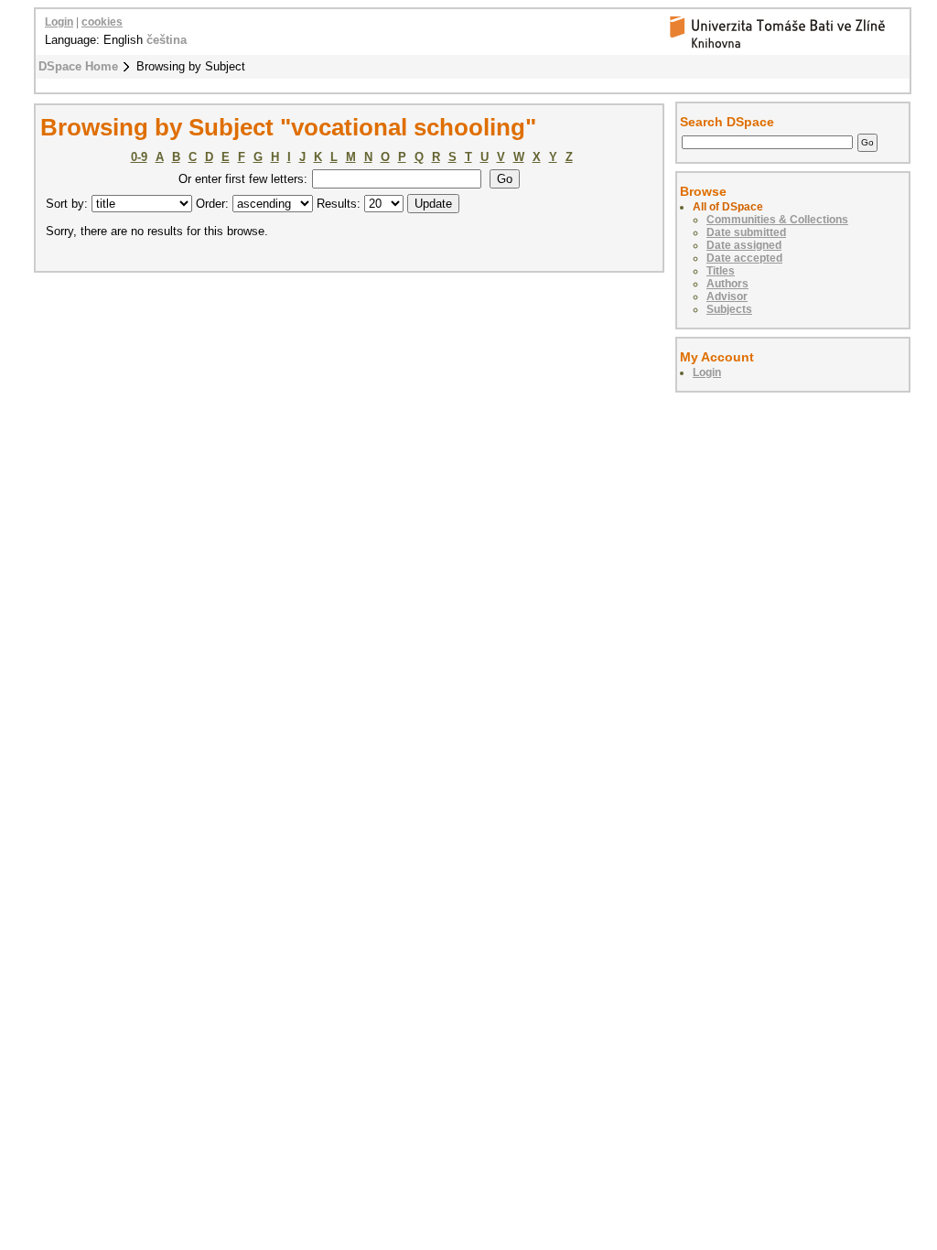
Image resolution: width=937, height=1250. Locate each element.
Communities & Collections (777, 219)
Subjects (729, 309)
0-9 (139, 157)
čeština (166, 40)
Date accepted (744, 258)
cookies (102, 21)
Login (59, 21)
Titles (720, 270)
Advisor (727, 296)
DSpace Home (78, 66)
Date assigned (743, 245)
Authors (727, 283)
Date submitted (746, 232)
